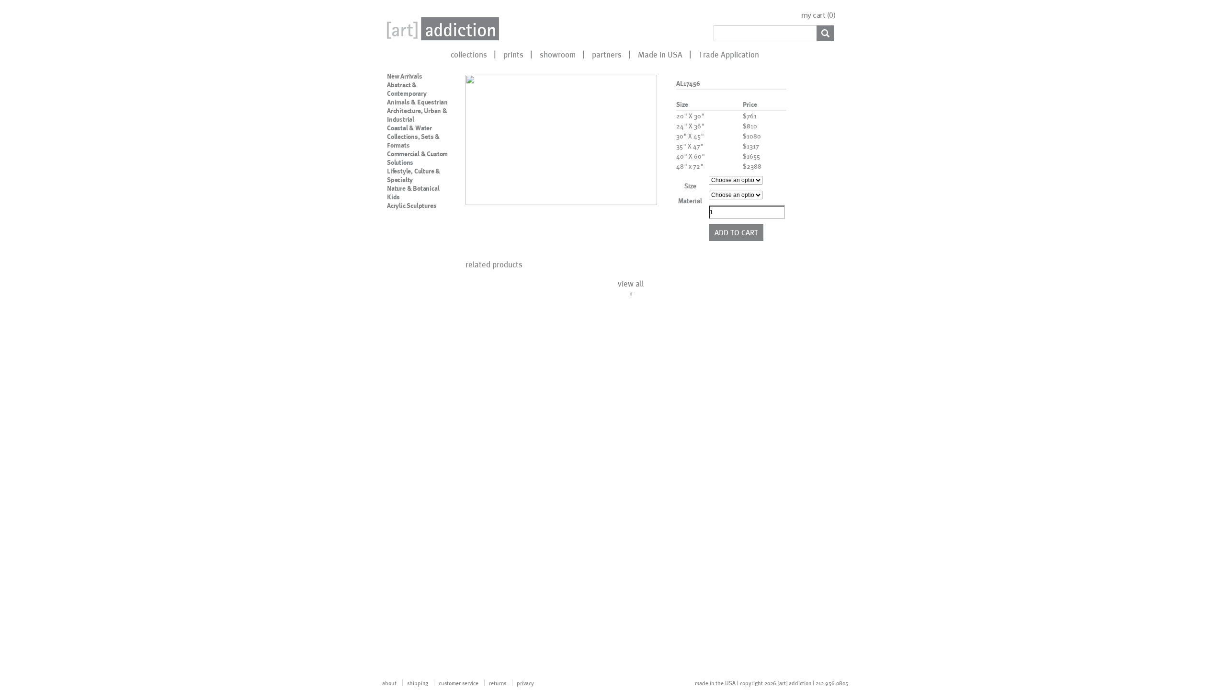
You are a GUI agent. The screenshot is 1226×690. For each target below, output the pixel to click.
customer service (458, 682)
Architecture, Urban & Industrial (417, 115)
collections (469, 54)
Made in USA (660, 54)
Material (690, 200)
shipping (417, 682)
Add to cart (736, 232)
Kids (393, 197)
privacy (525, 682)
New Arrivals (404, 76)
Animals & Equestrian (417, 102)
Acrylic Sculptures (411, 205)
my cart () (818, 15)
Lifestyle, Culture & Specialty (413, 175)
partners (607, 54)
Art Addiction (441, 29)
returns (497, 682)
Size (690, 186)
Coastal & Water (409, 128)
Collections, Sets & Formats (413, 141)
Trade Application (729, 54)
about (389, 682)
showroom (558, 54)
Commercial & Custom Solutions (417, 158)
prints (513, 54)
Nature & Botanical (413, 188)
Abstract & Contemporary (407, 89)
